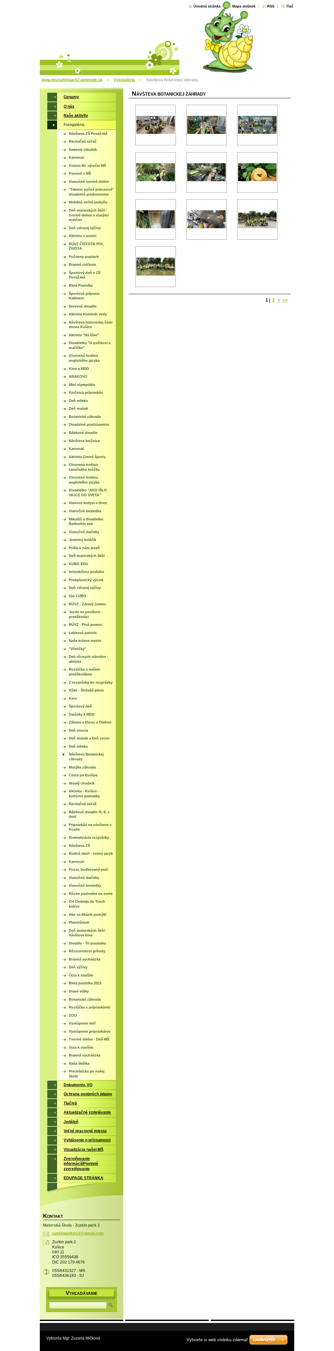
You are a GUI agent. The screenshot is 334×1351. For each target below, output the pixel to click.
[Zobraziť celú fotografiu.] (155, 125)
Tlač (289, 6)
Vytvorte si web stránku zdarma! (217, 1339)
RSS (270, 6)
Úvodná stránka (206, 6)
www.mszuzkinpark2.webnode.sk (72, 80)
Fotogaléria (124, 80)
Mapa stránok (243, 6)
